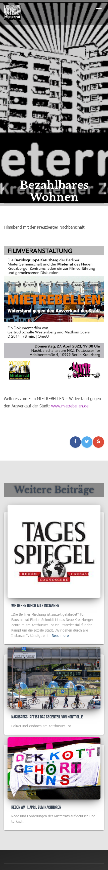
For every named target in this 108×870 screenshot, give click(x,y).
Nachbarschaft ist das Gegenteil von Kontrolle (47, 717)
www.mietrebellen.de (69, 405)
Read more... (62, 635)
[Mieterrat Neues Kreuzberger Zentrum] (12, 13)
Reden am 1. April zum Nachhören (36, 807)
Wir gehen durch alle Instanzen (35, 606)
